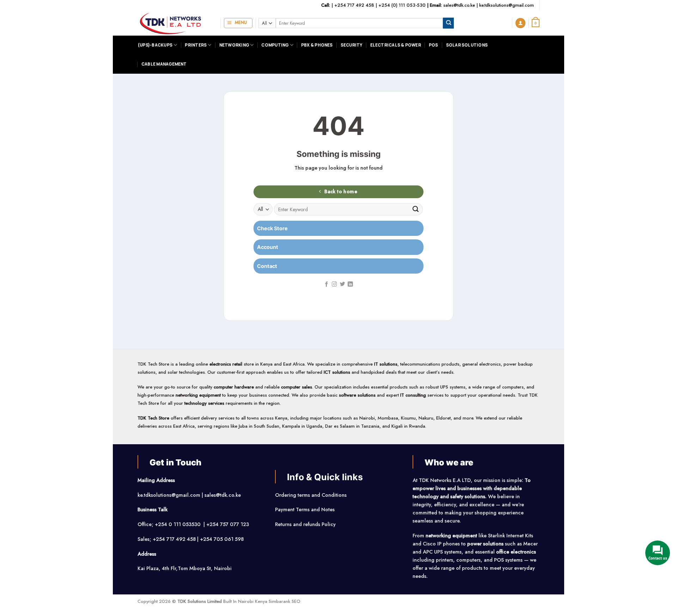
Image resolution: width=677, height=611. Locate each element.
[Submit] (448, 23)
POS (433, 45)
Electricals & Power (395, 45)
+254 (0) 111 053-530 (402, 5)
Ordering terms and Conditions (311, 495)
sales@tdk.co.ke (459, 5)
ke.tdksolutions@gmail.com (506, 5)
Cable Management (164, 64)
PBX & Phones (317, 45)
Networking (234, 45)
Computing (274, 45)
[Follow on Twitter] (342, 284)
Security (351, 45)
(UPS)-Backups (155, 45)
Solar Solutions (467, 45)
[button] (238, 23)
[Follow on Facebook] (326, 284)
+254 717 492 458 (354, 5)
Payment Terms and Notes (305, 509)
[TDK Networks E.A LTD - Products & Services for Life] (174, 23)
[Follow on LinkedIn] (350, 284)
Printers (196, 45)
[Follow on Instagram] (334, 284)
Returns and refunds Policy (305, 524)
